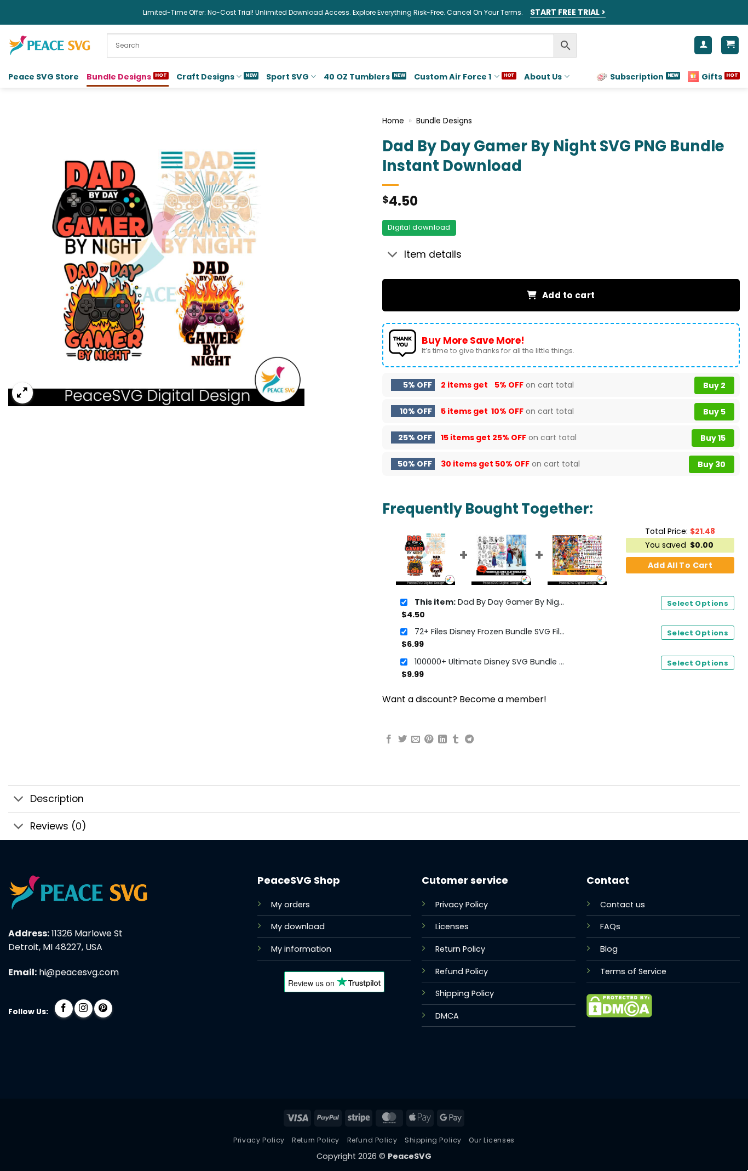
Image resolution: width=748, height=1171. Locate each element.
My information (301, 948)
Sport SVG (287, 76)
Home (393, 121)
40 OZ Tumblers (357, 76)
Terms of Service (633, 971)
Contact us (622, 904)
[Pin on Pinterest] (428, 739)
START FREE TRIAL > (568, 12)
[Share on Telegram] (469, 739)
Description (57, 798)
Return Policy (460, 948)
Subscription (637, 76)
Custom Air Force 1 (453, 76)
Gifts (711, 76)
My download (298, 926)
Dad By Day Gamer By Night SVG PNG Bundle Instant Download (491, 601)
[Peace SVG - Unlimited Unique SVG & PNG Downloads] (49, 45)
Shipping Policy (464, 993)
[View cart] (730, 45)
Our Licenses (491, 1140)
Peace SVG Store (43, 76)
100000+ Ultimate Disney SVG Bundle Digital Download (491, 661)
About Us (543, 76)
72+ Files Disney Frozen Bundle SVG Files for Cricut (491, 631)
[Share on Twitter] (402, 739)
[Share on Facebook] (388, 739)
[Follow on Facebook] (64, 1008)
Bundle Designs (119, 76)
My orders (290, 904)
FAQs (610, 926)
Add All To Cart (680, 565)
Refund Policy (461, 971)
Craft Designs (205, 76)
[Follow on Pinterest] (103, 1008)
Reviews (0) (58, 826)
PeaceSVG (409, 1156)
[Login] (703, 45)
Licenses (452, 926)
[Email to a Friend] (415, 739)
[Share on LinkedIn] (442, 739)
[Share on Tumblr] (455, 739)
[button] (22, 392)
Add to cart (568, 295)
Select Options (697, 603)
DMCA (447, 1015)
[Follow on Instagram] (83, 1008)
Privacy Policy (461, 904)
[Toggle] (393, 256)
